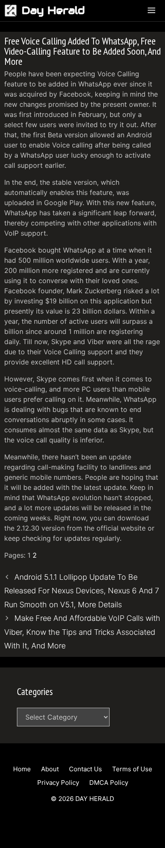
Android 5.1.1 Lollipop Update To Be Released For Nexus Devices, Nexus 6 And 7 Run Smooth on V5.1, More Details (81, 591)
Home (22, 769)
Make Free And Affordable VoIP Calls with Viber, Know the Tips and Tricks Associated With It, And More (82, 632)
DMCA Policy (108, 782)
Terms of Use (132, 769)
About (50, 769)
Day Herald (53, 10)
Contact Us (85, 769)
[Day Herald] (13, 10)
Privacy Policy (58, 782)
